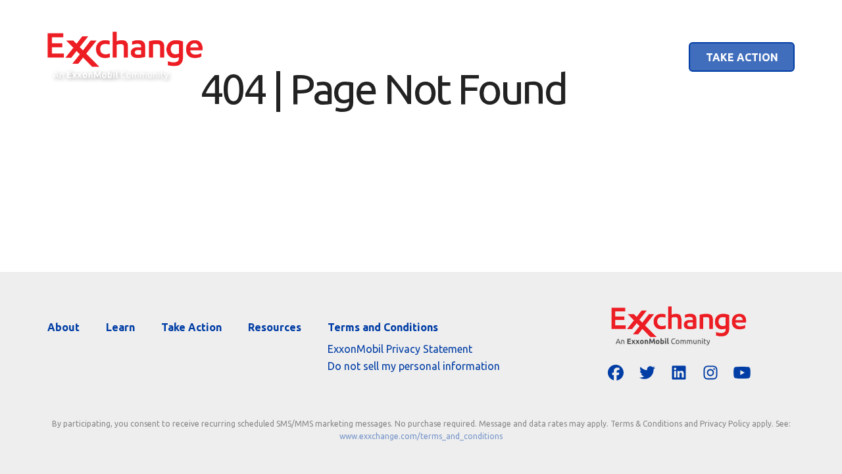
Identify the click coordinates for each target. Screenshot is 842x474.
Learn (643, 57)
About (573, 57)
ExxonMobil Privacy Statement (400, 349)
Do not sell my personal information (414, 366)
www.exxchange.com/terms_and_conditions (421, 436)
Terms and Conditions (383, 327)
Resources (274, 327)
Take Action (742, 57)
